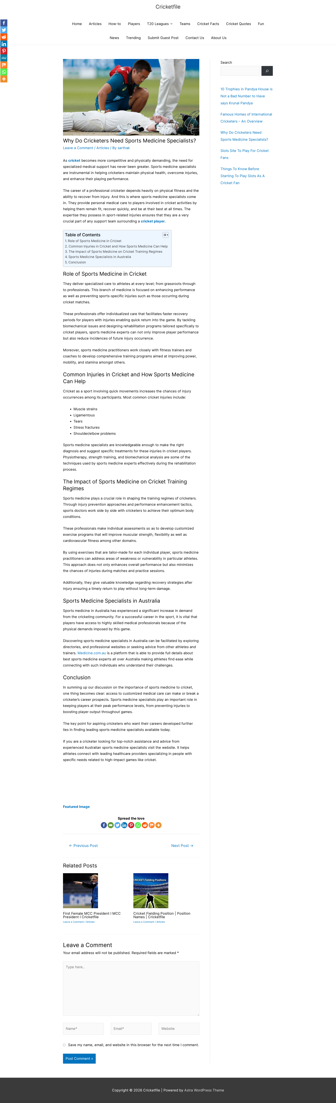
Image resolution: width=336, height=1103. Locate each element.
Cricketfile (168, 7)
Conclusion (77, 262)
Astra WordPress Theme (204, 1090)
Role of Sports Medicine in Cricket (94, 241)
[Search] (267, 71)
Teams (185, 24)
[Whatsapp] (138, 825)
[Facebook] (104, 825)
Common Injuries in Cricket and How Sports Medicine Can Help (118, 246)
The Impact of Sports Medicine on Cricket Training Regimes (115, 252)
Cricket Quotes (238, 24)
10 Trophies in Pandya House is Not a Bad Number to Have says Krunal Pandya (246, 96)
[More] (158, 825)
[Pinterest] (131, 825)
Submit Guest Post (163, 38)
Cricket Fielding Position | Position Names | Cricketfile (161, 915)
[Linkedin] (124, 825)
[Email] (111, 825)
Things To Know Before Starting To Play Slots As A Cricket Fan (242, 176)
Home (77, 24)
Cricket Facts (208, 24)
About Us (218, 38)
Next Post (182, 845)
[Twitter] (117, 825)
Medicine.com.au (92, 653)
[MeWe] (3, 57)
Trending (133, 38)
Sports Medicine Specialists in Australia (99, 257)
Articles (95, 24)
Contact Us (195, 38)
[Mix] (152, 825)
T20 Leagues (158, 24)
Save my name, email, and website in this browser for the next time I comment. (133, 1045)
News (114, 38)
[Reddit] (145, 825)
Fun (261, 24)
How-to (114, 24)
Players (134, 24)
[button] (164, 235)
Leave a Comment (78, 148)
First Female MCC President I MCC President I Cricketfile (92, 915)
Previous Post (83, 845)
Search (226, 62)
